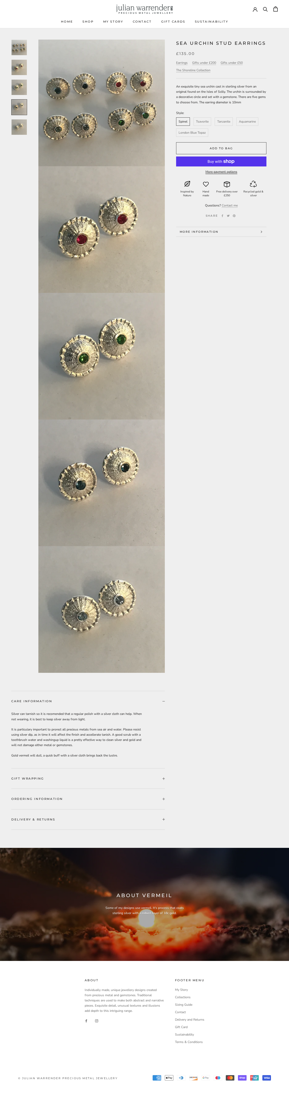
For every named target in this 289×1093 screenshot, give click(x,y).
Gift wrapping (27, 778)
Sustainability (211, 21)
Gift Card (181, 1027)
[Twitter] (228, 215)
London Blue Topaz (192, 132)
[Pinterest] (234, 215)
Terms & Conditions (189, 1042)
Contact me (230, 205)
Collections (183, 997)
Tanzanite (223, 121)
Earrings (182, 63)
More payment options (221, 172)
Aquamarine (247, 121)
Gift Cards (173, 21)
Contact (142, 21)
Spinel (183, 121)
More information (199, 231)
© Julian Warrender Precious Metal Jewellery (68, 1078)
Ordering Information (37, 799)
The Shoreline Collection (193, 70)
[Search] (265, 9)
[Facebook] (222, 215)
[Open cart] (275, 9)
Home (67, 21)
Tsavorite (202, 121)
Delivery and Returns (189, 1019)
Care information (31, 701)
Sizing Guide (183, 1005)
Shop (87, 21)
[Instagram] (96, 1020)
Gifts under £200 (204, 63)
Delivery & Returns (33, 819)
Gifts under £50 (232, 63)
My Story (113, 21)
